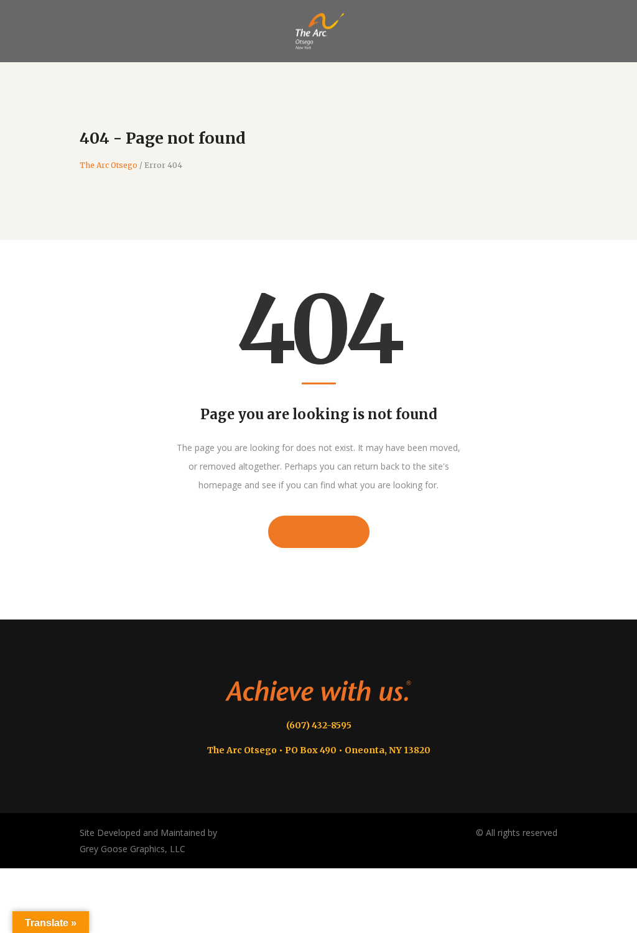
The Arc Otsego (108, 165)
